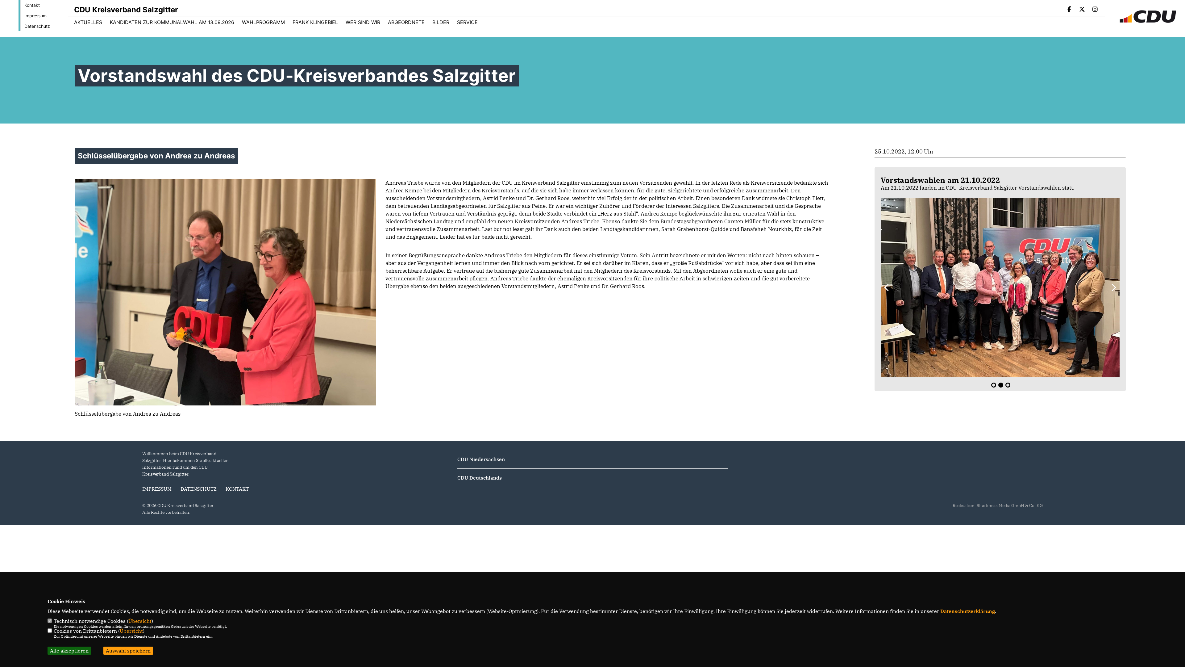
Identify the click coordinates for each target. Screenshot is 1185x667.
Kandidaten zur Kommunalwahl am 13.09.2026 (172, 22)
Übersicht (140, 621)
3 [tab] (1007, 385)
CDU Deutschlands (479, 478)
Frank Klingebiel (315, 22)
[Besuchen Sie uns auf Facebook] (1069, 10)
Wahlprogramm (263, 22)
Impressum (35, 15)
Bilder (440, 22)
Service (467, 22)
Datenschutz (37, 26)
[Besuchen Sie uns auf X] (1082, 10)
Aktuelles (88, 22)
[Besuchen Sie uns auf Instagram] (1095, 10)
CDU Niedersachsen (481, 459)
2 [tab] (1000, 385)
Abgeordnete (406, 22)
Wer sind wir (363, 22)
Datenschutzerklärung (967, 611)
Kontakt (32, 5)
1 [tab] (993, 385)
